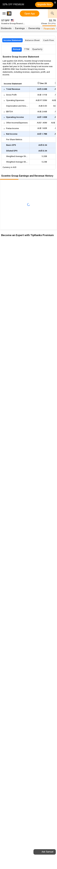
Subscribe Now (16, 290)
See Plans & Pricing (41, 290)
